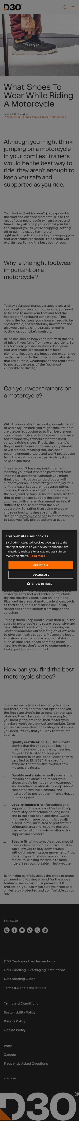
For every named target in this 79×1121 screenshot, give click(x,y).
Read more (37, 556)
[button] (39, 584)
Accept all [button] (40, 565)
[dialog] (39, 560)
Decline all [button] (41, 575)
